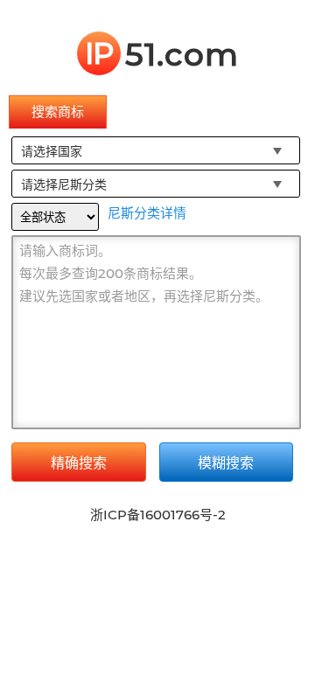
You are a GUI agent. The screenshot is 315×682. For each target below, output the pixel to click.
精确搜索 (79, 463)
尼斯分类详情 (147, 213)
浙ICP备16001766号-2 (158, 514)
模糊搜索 (226, 463)
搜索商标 (58, 111)
